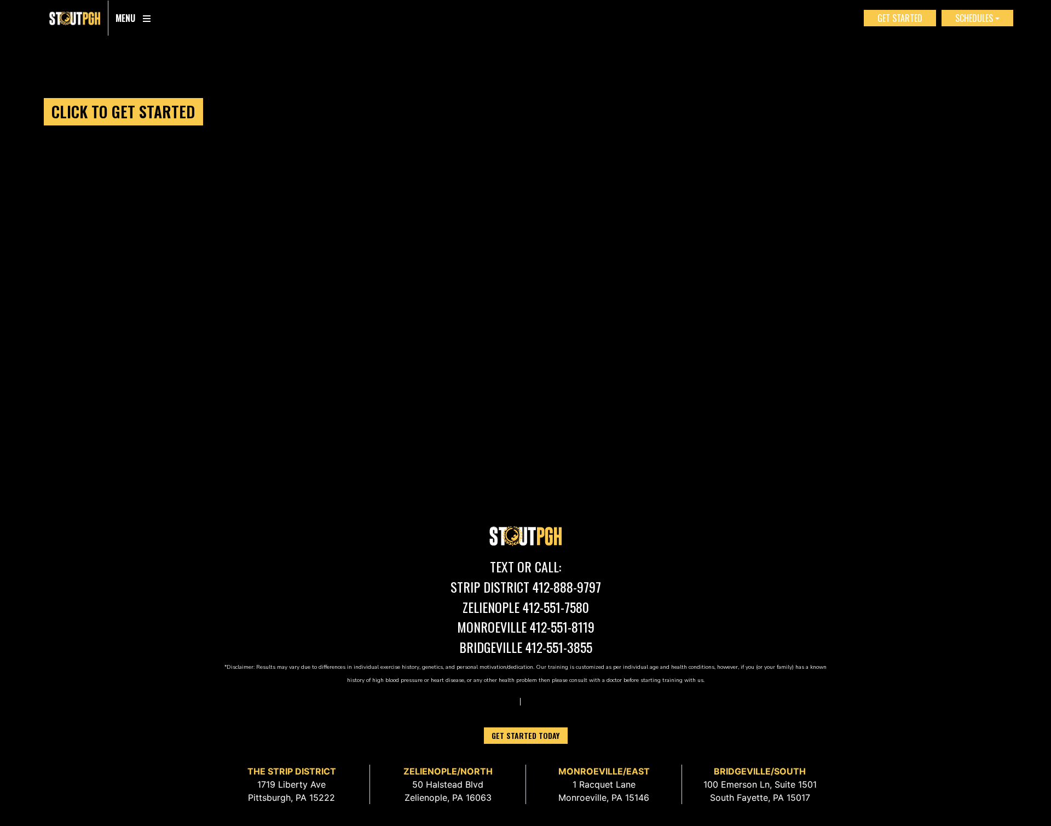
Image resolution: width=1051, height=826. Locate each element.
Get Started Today (525, 735)
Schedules (974, 18)
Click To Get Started (123, 111)
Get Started (899, 18)
